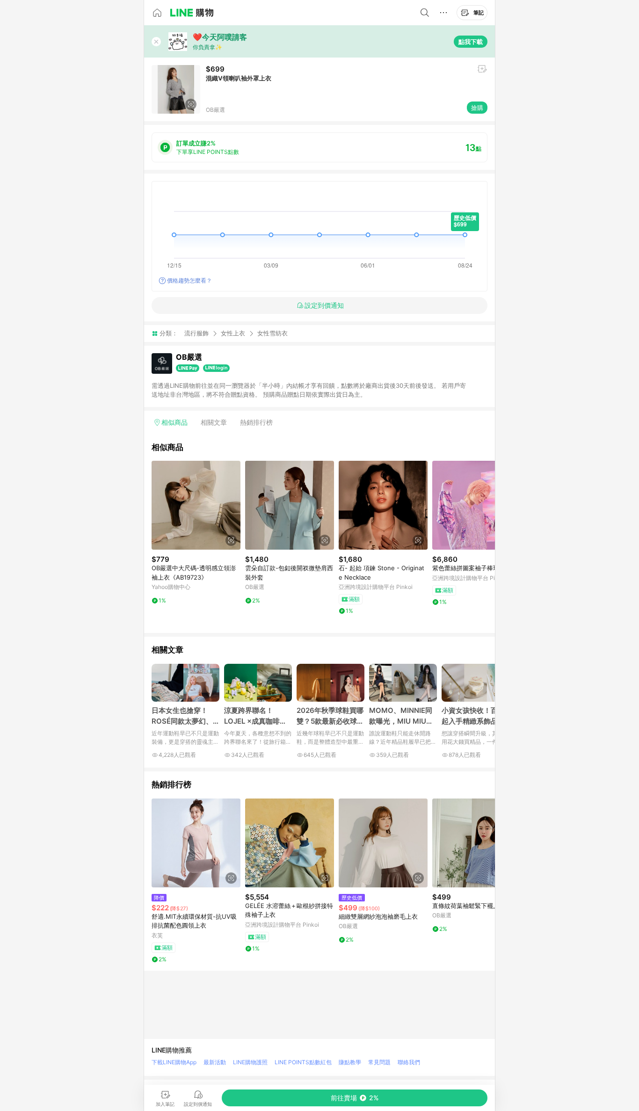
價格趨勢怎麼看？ (189, 280)
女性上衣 (233, 333)
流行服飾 (196, 333)
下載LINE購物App (174, 1062)
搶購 (477, 107)
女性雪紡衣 (272, 333)
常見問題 (379, 1062)
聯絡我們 (409, 1062)
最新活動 (214, 1062)
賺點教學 (350, 1062)
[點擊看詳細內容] (196, 505)
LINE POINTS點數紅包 (303, 1062)
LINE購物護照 (250, 1062)
